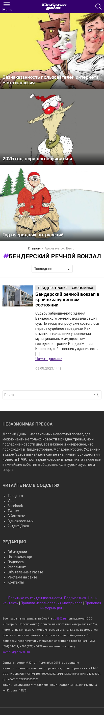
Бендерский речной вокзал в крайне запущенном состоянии (67, 299)
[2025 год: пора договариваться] (52, 127)
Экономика (82, 287)
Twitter (13, 511)
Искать (96, 395)
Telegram (15, 496)
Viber (12, 501)
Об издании (17, 552)
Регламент (17, 567)
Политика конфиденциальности (35, 598)
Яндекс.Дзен (18, 526)
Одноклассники (21, 521)
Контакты (16, 582)
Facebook (15, 506)
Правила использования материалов (52, 603)
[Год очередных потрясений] (52, 203)
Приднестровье (52, 287)
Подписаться (75, 598)
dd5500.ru (59, 618)
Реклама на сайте (22, 577)
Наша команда (20, 557)
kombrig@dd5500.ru (16, 652)
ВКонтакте (16, 516)
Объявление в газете (25, 572)
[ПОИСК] (98, 7)
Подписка (16, 562)
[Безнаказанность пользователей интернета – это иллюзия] (52, 51)
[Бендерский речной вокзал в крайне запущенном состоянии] (18, 296)
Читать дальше (48, 358)
